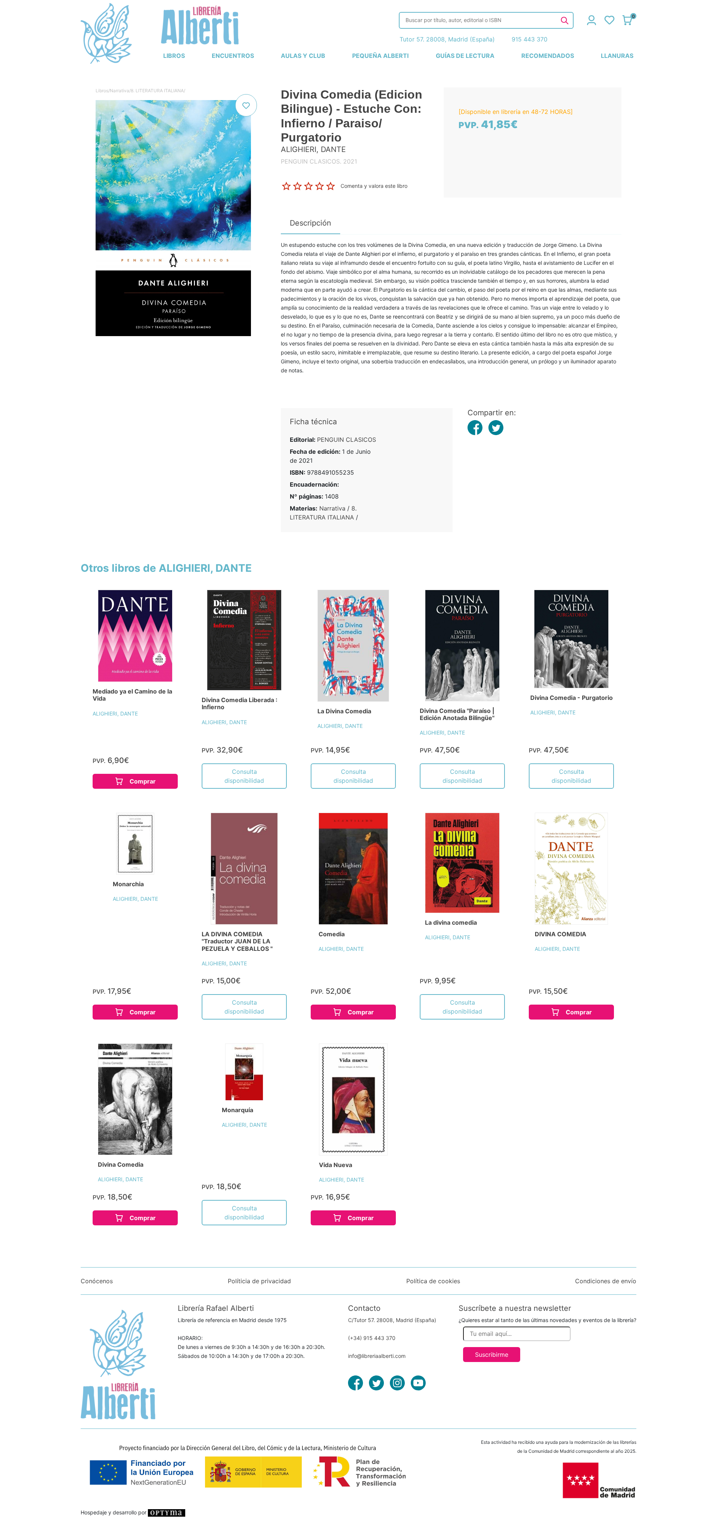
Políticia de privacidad (259, 1281)
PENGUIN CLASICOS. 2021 (319, 161)
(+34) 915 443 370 (371, 1338)
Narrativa (119, 90)
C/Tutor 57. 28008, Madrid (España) (392, 1320)
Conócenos (97, 1281)
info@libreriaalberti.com (377, 1356)
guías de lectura (465, 55)
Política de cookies (433, 1281)
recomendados (547, 55)
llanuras (617, 55)
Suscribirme (491, 1354)
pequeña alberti (380, 55)
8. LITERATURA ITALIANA (157, 90)
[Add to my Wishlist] (246, 105)
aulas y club (303, 55)
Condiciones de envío (605, 1281)
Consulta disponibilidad (244, 776)
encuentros (233, 55)
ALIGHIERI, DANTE (115, 713)
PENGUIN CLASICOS (346, 439)
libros (174, 55)
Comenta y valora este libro (374, 185)
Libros (102, 90)
